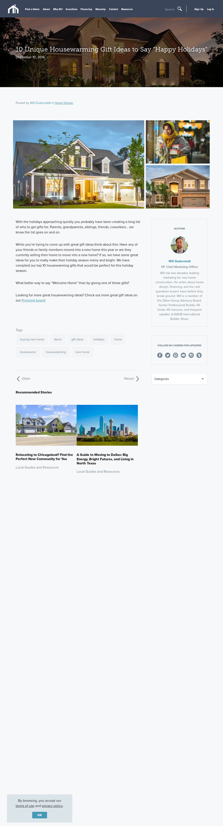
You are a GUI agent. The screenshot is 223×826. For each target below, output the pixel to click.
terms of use (25, 805)
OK (39, 815)
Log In (210, 9)
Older (25, 378)
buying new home (32, 339)
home (118, 339)
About (46, 9)
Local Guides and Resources (37, 467)
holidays (99, 339)
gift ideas (77, 339)
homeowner (28, 352)
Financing (86, 9)
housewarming (56, 352)
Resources (127, 9)
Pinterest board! (34, 300)
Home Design (64, 103)
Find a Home (32, 9)
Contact (113, 9)
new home (82, 352)
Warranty (100, 9)
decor (58, 339)
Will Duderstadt (40, 103)
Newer (129, 378)
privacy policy (52, 805)
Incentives (71, 9)
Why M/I (58, 9)
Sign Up (199, 9)
